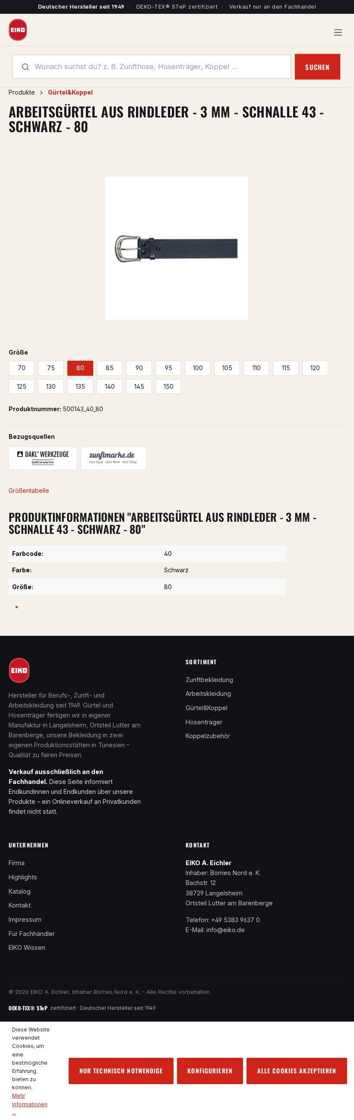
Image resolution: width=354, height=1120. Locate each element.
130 (51, 386)
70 (21, 367)
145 (139, 386)
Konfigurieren (210, 1070)
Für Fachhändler (32, 933)
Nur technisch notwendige (121, 1070)
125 (21, 386)
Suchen (317, 67)
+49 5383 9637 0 (235, 919)
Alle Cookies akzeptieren (297, 1070)
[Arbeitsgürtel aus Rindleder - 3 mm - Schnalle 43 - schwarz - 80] (176, 248)
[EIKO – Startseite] (19, 673)
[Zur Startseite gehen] (18, 29)
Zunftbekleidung (209, 679)
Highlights (23, 877)
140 (110, 386)
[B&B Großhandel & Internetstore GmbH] (43, 458)
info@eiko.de (225, 929)
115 (286, 367)
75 (51, 367)
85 (110, 367)
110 (257, 367)
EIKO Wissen (27, 947)
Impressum (25, 919)
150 (169, 386)
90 (139, 367)
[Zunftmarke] (114, 458)
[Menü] (338, 30)
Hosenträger (204, 722)
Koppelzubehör (208, 735)
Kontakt (20, 905)
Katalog (20, 891)
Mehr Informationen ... (29, 1103)
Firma (17, 862)
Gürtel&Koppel (207, 707)
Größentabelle (29, 490)
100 (198, 367)
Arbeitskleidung (208, 693)
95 (168, 367)
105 (227, 367)
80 (80, 367)
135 (80, 386)
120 (315, 367)
